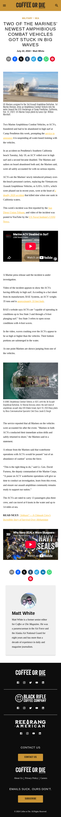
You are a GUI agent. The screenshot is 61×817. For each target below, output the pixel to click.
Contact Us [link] (30, 757)
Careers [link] (44, 778)
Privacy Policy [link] (31, 778)
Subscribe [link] (30, 799)
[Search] (56, 6)
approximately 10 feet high (30, 301)
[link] (30, 5)
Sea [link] (37, 18)
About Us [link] (18, 778)
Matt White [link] (38, 51)
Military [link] (27, 18)
